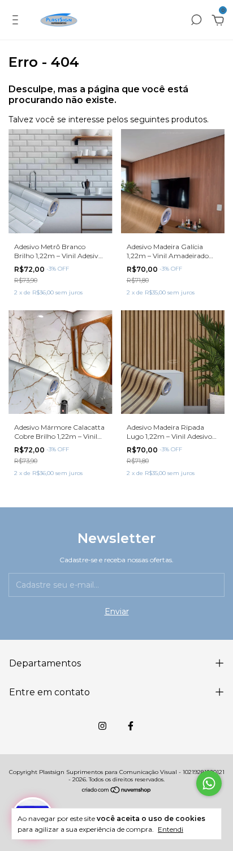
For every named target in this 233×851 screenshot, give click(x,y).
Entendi (170, 829)
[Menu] (17, 21)
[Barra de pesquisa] (196, 21)
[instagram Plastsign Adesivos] (102, 725)
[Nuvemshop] (116, 791)
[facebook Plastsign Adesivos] (130, 725)
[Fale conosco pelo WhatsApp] (209, 783)
